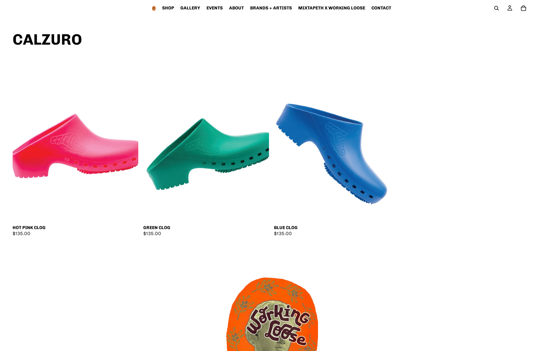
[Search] (496, 8)
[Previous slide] (22, 143)
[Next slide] (128, 143)
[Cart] (523, 8)
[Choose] (128, 211)
